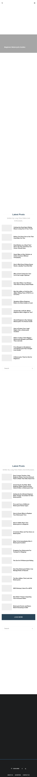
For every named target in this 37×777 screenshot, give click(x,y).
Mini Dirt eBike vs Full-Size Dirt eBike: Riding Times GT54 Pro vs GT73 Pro (23, 293)
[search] (33, 131)
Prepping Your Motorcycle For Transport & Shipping (22, 551)
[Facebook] (22, 769)
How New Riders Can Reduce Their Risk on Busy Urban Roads (23, 283)
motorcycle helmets (15, 136)
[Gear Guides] (9, 449)
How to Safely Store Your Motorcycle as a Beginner (20, 523)
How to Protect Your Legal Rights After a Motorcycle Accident (21, 330)
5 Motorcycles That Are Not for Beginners (23, 357)
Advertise (18, 775)
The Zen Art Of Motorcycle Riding (23, 560)
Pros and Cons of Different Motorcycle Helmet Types (21, 504)
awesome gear (5, 136)
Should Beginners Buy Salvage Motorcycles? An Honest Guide (23, 320)
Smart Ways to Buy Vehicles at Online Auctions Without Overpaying (23, 256)
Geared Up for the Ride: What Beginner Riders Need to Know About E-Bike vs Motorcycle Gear (23, 486)
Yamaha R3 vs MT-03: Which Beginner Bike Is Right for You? (23, 311)
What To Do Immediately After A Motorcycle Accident (22, 541)
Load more (18, 617)
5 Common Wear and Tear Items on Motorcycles (23, 532)
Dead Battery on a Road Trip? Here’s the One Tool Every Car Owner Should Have (23, 246)
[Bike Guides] (27, 449)
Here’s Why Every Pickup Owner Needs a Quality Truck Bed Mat (23, 265)
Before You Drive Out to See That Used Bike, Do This (24, 237)
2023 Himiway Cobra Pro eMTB (22, 588)
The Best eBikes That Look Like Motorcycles (22, 579)
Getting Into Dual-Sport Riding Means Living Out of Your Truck (23, 228)
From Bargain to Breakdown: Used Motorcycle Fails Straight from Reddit (23, 348)
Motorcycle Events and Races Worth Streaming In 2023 (22, 606)
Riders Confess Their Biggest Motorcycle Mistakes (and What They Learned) (23, 339)
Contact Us (26, 775)
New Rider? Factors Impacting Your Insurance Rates (22, 597)
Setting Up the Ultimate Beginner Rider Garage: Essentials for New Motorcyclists (23, 495)
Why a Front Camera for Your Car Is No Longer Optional (22, 274)
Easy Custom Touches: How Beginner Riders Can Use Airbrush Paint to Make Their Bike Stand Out (23, 477)
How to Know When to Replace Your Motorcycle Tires (22, 514)
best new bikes (26, 136)
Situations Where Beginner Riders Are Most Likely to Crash (23, 302)
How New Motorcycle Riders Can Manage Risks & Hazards (23, 569)
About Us (10, 775)
